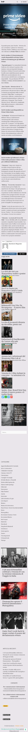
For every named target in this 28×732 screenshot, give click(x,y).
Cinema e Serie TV (6, 473)
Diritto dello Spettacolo (7, 482)
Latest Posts (9, 241)
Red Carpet (4, 519)
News (14, 35)
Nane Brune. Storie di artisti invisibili (12, 508)
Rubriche (4, 522)
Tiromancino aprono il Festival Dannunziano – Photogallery (12, 603)
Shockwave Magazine (15, 244)
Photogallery (5, 512)
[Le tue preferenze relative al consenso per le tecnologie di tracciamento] (25, 729)
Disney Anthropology (7, 484)
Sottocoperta (5, 531)
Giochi (3, 494)
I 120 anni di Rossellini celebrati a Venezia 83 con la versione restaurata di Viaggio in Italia (13, 573)
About (3, 241)
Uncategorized (5, 536)
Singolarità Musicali (7, 526)
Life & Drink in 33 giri (7, 498)
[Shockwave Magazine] (3, 2)
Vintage (3, 540)
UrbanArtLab (5, 538)
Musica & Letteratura (7, 505)
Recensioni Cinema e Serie (8, 515)
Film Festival (4, 491)
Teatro (3, 533)
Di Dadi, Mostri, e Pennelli (8, 480)
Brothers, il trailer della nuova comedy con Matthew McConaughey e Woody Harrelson (14, 671)
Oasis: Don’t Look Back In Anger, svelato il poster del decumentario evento (13, 633)
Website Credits (19, 726)
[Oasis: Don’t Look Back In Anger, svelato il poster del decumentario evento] (14, 628)
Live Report (4, 501)
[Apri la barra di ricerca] (17, 2)
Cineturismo (4, 475)
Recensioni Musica (6, 517)
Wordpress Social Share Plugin (10, 729)
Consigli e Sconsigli (6, 477)
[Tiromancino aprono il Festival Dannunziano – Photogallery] (14, 598)
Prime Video (15, 51)
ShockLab (4, 524)
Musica (3, 503)
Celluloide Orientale (7, 471)
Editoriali (3, 487)
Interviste (4, 496)
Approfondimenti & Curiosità (9, 466)
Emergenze (4, 489)
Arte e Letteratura (6, 468)
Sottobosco (4, 529)
